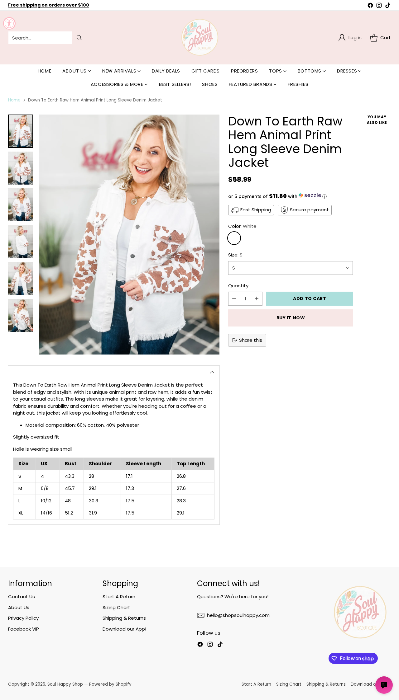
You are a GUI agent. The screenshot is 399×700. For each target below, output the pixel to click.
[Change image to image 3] (20, 204)
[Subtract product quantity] (234, 298)
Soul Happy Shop (65, 684)
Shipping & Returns (124, 618)
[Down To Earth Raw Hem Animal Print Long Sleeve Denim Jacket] (129, 235)
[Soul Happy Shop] (199, 37)
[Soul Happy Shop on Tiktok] (388, 6)
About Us (18, 607)
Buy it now (290, 318)
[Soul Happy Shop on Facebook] (370, 6)
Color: (242, 226)
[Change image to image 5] (20, 278)
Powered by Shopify (110, 684)
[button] (290, 196)
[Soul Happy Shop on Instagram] (379, 6)
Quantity (238, 285)
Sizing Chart (116, 607)
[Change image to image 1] (20, 131)
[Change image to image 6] (20, 315)
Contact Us (21, 596)
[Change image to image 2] (20, 168)
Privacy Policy (23, 618)
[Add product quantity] (256, 298)
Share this (250, 340)
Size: (235, 254)
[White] (234, 238)
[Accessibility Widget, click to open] (9, 23)
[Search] (79, 37)
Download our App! (124, 629)
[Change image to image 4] (20, 241)
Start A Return (119, 596)
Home (14, 100)
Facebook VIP (23, 629)
